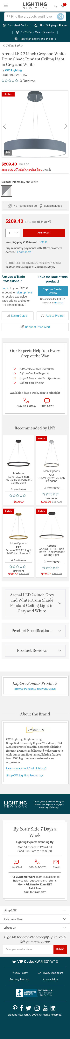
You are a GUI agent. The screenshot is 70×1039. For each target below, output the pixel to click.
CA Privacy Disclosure (50, 973)
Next (65, 126)
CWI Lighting (13, 70)
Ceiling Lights (14, 45)
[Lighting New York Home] (35, 6)
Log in (5, 288)
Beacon (59, 302)
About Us (10, 927)
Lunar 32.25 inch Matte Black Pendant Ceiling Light (19, 480)
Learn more (24, 252)
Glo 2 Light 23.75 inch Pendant (51, 480)
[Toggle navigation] (6, 6)
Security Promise (19, 979)
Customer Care (13, 919)
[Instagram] (37, 1008)
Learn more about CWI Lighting (25, 768)
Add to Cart (44, 233)
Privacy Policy (19, 973)
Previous (4, 126)
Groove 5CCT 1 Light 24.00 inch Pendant (18, 552)
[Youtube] (45, 1008)
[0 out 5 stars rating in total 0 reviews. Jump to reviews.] (18, 495)
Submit (60, 949)
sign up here (24, 292)
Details (47, 169)
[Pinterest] (15, 1008)
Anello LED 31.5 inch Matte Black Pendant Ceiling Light (52, 552)
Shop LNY (10, 910)
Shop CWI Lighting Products (23, 775)
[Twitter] (28, 1008)
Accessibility (50, 979)
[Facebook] (21, 1008)
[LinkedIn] (53, 1008)
